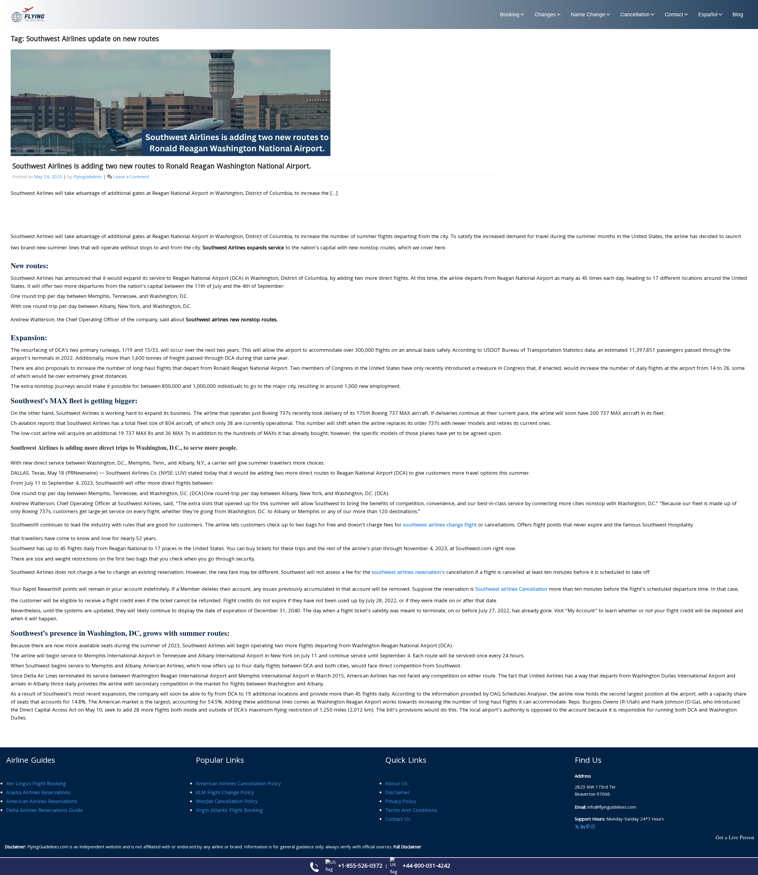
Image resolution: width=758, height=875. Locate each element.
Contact (674, 14)
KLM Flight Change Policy (225, 793)
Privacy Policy (400, 802)
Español (707, 14)
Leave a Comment (131, 177)
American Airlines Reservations (41, 802)
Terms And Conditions (411, 811)
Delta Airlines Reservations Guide (44, 811)
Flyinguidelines (87, 177)
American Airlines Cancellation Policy (238, 784)
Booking (509, 14)
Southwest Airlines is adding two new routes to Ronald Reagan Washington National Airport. (161, 167)
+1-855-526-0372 (360, 866)
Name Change (588, 14)
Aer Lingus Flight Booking (36, 784)
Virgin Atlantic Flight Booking (229, 811)
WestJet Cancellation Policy (227, 802)
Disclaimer (397, 793)
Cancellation (635, 14)
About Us (396, 784)
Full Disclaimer (407, 847)
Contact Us (397, 819)
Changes (545, 14)
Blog (738, 14)
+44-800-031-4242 (426, 866)
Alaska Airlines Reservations (38, 793)
